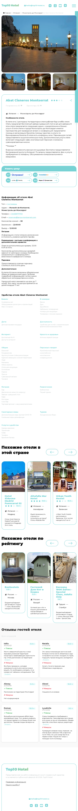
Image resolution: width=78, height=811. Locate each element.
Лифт (3, 360)
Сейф (3, 433)
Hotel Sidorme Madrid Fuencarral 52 (13, 500)
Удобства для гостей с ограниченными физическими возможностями (54, 325)
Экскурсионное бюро (48, 415)
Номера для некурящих (48, 311)
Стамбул (62, 607)
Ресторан (5, 399)
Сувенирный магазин (9, 377)
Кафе (3, 397)
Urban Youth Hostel (63, 497)
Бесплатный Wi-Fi (8, 337)
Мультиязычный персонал (49, 351)
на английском (45, 353)
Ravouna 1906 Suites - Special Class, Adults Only (64, 592)
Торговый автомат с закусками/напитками (17, 404)
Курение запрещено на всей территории (17, 358)
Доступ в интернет (8, 340)
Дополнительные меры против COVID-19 (16, 415)
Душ (41, 304)
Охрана (4, 372)
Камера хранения (8, 428)
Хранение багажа (8, 437)
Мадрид (11, 514)
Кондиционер (7, 353)
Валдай (36, 603)
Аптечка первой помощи (49, 337)
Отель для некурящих (9, 367)
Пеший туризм (45, 392)
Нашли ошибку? (13, 785)
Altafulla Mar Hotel (38, 497)
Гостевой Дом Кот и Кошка (37, 589)
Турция (62, 604)
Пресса (4, 374)
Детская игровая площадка (12, 325)
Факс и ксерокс (7, 307)
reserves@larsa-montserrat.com (22, 217)
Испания (12, 113)
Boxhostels (12, 587)
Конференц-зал (7, 302)
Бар (3, 390)
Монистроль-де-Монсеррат (32, 113)
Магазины (5, 362)
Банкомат (5, 351)
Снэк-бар (5, 402)
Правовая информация (16, 782)
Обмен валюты (7, 365)
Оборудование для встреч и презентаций (17, 304)
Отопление (6, 369)
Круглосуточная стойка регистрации (15, 355)
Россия (11, 595)
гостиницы (12, 204)
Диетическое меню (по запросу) (13, 392)
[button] (74, 81)
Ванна (42, 302)
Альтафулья (38, 509)
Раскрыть (7, 660)
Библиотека (44, 390)
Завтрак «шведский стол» (11, 395)
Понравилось (11, 106)
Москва (11, 598)
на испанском (45, 355)
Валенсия (63, 509)
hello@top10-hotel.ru (35, 5)
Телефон (5, 435)
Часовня (5, 379)
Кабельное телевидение (49, 309)
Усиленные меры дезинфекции (13, 417)
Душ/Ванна (44, 307)
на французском (46, 358)
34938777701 (17, 214)
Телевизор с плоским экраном (51, 314)
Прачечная (6, 430)
